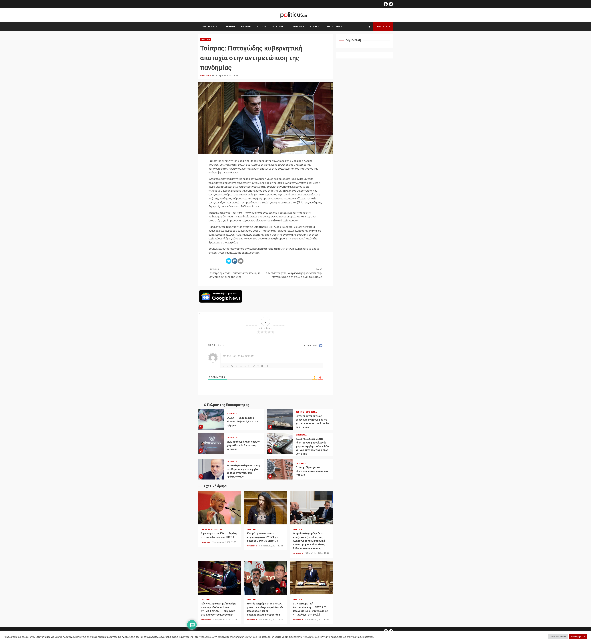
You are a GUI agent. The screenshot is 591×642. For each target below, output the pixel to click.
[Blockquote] (249, 366)
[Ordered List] (241, 366)
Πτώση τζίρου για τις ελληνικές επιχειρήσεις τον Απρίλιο (280, 469)
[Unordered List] (245, 366)
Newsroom (205, 75)
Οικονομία (298, 26)
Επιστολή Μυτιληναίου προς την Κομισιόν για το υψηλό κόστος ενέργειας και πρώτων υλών (211, 469)
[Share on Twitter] (228, 261)
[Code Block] (254, 366)
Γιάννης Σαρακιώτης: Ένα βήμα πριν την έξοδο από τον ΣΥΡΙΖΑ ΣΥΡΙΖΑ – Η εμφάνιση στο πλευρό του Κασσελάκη (219, 578)
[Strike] (236, 366)
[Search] (369, 27)
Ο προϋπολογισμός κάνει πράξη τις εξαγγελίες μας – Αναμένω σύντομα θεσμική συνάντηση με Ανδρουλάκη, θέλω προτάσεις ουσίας (311, 507)
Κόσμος (261, 26)
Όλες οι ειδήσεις (210, 26)
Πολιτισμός (279, 26)
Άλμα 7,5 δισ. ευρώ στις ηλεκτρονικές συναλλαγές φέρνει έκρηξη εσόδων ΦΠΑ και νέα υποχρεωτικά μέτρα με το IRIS (280, 443)
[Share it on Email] (240, 261)
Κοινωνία (246, 26)
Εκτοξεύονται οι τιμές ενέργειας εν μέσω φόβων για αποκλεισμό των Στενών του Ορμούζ (280, 419)
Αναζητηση (383, 26)
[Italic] (228, 366)
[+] (266, 366)
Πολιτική (230, 26)
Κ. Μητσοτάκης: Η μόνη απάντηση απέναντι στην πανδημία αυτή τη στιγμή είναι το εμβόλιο (294, 273)
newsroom (206, 542)
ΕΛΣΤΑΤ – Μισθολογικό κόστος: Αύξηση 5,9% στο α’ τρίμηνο (211, 419)
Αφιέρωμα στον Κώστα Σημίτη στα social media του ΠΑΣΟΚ (219, 507)
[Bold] (223, 366)
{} (262, 366)
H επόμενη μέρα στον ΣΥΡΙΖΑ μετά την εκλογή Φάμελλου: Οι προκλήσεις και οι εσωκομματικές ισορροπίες (265, 578)
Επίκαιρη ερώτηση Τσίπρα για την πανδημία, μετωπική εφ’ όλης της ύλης (235, 273)
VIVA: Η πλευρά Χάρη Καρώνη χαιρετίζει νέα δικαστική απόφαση (211, 443)
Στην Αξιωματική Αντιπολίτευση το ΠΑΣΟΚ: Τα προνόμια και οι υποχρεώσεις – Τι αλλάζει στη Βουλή (311, 578)
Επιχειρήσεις (233, 437)
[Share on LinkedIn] (234, 261)
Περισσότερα (333, 26)
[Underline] (232, 366)
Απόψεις (314, 26)
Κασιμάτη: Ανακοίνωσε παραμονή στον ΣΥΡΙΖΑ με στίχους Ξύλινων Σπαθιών (265, 507)
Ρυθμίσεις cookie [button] (558, 636)
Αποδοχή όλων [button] (578, 636)
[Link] (258, 366)
